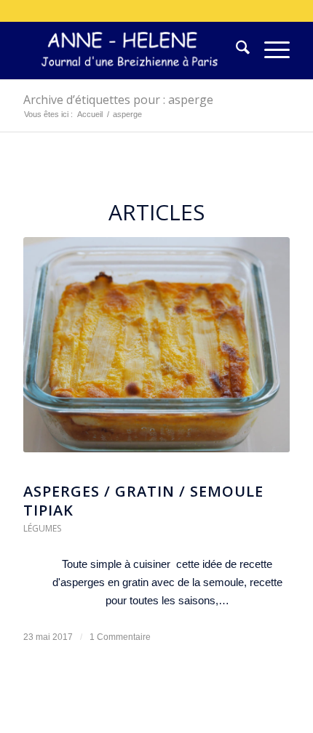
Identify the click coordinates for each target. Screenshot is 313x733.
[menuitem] (235, 50)
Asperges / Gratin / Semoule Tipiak (143, 500)
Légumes (42, 528)
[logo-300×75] (129, 50)
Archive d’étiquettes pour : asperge (118, 100)
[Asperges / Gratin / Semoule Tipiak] (156, 352)
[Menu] (270, 50)
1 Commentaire (120, 637)
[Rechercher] (235, 50)
